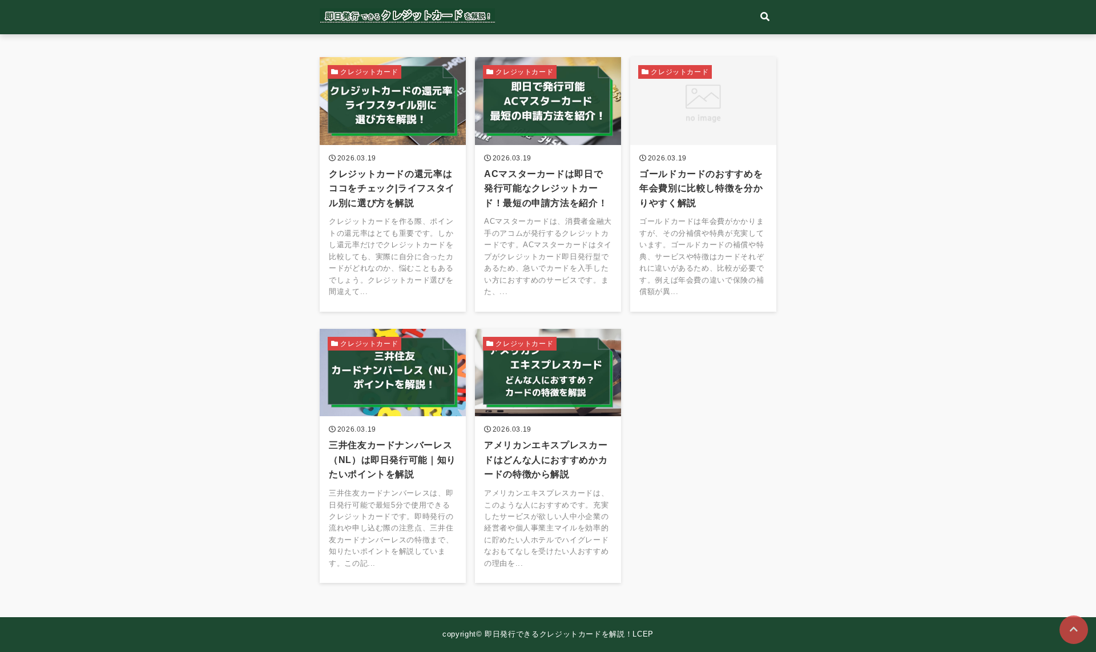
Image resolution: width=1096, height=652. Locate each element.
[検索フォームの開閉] (765, 17)
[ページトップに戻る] (1073, 629)
